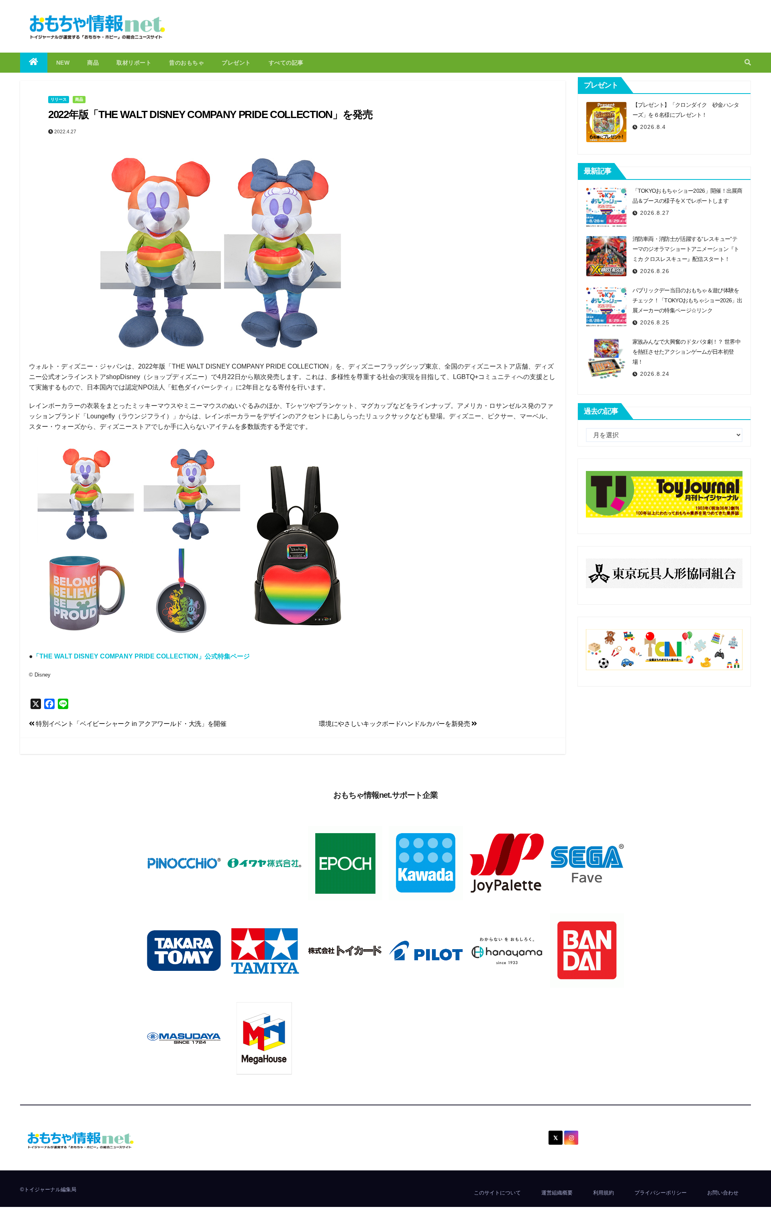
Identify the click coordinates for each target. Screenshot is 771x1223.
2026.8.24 (654, 374)
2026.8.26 (654, 271)
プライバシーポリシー (660, 1193)
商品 (93, 62)
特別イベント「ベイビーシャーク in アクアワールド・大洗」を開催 (130, 723)
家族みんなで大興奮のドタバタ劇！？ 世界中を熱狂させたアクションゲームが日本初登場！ (686, 351)
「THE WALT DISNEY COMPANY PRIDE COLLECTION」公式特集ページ (141, 656)
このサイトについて (497, 1193)
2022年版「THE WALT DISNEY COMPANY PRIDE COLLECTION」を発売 (210, 114)
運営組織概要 (557, 1193)
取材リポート (133, 62)
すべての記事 (286, 62)
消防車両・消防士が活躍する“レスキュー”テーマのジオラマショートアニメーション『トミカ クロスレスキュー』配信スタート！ (685, 249)
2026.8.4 (653, 127)
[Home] (33, 63)
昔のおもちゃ (186, 62)
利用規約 (603, 1193)
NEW (63, 62)
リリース (59, 99)
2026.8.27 (654, 213)
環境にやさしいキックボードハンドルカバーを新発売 (395, 723)
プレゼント (236, 62)
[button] (747, 62)
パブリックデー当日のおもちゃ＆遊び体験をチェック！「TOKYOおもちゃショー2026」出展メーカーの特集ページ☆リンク (687, 300)
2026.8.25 (654, 322)
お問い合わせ (722, 1193)
